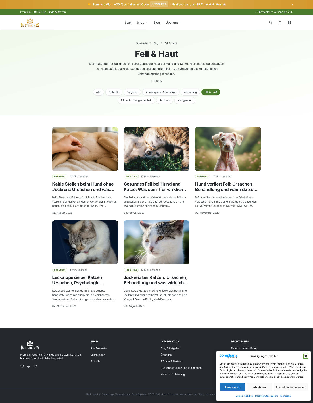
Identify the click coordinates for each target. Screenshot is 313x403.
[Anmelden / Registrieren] (280, 22)
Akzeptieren (232, 387)
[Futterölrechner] (289, 22)
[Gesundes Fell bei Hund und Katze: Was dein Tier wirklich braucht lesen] (156, 149)
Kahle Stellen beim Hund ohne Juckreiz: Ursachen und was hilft (83, 189)
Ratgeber (132, 92)
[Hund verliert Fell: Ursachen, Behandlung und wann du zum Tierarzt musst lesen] (228, 149)
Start (128, 22)
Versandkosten (122, 394)
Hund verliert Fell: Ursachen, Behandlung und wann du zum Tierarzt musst (226, 189)
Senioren (164, 100)
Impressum (285, 395)
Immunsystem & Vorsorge (160, 92)
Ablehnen (259, 387)
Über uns (172, 22)
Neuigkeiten (185, 100)
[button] (306, 356)
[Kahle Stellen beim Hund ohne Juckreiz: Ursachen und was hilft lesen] (85, 149)
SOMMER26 (159, 4)
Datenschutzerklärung (266, 395)
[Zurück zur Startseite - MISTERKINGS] (30, 22)
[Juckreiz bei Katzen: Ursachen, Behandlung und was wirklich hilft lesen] (156, 242)
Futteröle (113, 92)
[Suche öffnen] (270, 22)
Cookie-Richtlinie (244, 395)
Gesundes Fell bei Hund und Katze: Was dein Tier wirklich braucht (153, 189)
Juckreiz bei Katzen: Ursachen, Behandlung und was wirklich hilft (155, 283)
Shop (140, 22)
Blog (157, 22)
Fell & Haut (210, 91)
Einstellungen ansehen (291, 387)
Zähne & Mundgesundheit (136, 100)
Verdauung (190, 92)
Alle (98, 92)
